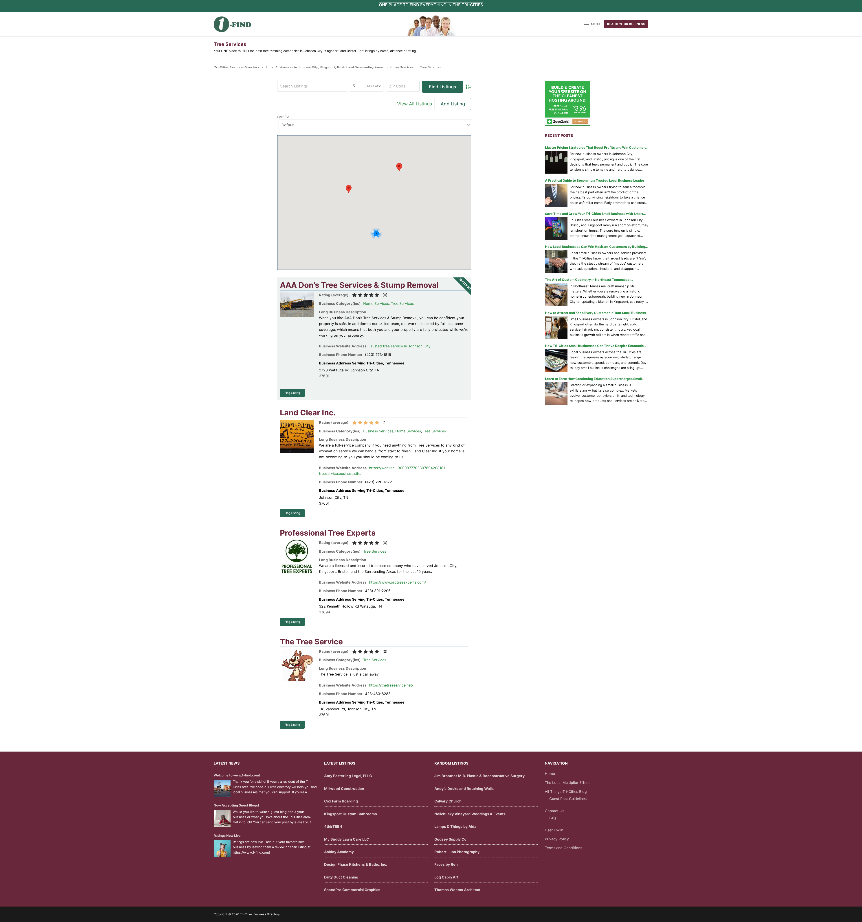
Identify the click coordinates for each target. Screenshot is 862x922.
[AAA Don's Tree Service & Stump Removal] (297, 316)
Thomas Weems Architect (457, 889)
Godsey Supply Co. (451, 839)
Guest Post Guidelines (568, 798)
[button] (349, 189)
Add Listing (453, 104)
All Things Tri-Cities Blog (566, 791)
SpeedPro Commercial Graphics (352, 889)
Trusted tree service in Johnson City (400, 346)
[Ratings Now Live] (222, 848)
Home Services (376, 303)
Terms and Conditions (563, 848)
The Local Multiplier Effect (567, 782)
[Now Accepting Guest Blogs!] (222, 818)
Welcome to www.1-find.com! (237, 775)
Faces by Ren (446, 864)
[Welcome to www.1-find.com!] (222, 788)
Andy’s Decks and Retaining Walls (464, 788)
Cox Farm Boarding (341, 801)
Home (550, 773)
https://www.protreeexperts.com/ (397, 582)
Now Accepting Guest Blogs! (236, 805)
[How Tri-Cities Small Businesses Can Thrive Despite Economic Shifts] (556, 360)
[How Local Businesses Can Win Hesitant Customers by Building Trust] (556, 261)
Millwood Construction (344, 788)
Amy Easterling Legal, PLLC (348, 776)
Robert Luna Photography (456, 852)
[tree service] (297, 680)
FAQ (552, 818)
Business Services (378, 431)
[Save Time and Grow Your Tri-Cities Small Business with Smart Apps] (556, 228)
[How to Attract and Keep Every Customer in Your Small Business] (556, 327)
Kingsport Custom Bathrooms (350, 814)
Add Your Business (627, 24)
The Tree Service (311, 641)
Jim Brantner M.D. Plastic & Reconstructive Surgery (479, 776)
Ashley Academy (339, 852)
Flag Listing (292, 393)
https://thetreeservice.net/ (391, 685)
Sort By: (283, 117)
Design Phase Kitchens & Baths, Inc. (355, 864)
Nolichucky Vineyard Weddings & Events (470, 814)
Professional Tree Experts (328, 532)
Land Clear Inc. (308, 412)
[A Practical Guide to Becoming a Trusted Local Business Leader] (556, 195)
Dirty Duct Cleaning (341, 877)
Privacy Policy (557, 839)
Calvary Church (448, 801)
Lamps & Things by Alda (455, 826)
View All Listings (414, 104)
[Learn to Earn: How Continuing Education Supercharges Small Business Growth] (556, 393)
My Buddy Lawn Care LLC (346, 839)
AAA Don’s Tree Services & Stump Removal (359, 285)
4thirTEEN (333, 826)
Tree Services (402, 303)
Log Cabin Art (446, 877)
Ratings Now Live (227, 835)
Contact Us (554, 811)
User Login (554, 830)
